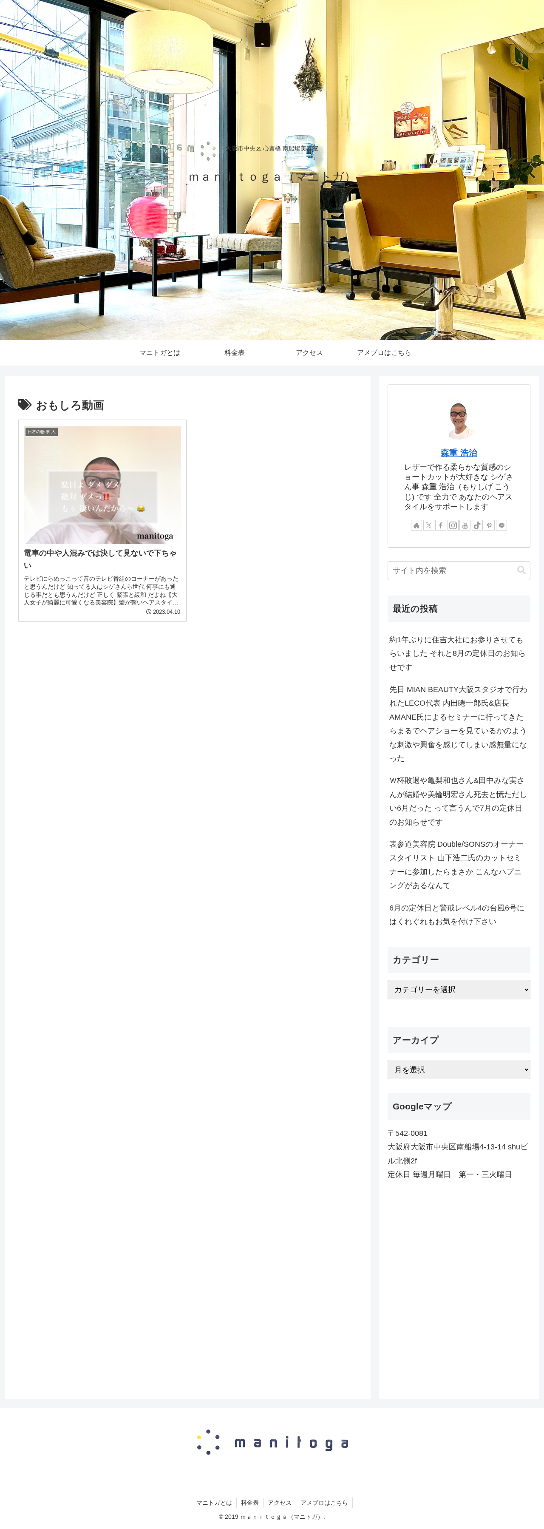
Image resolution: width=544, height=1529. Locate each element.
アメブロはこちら (324, 1502)
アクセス (280, 1502)
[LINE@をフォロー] (501, 525)
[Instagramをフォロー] (453, 525)
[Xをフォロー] (428, 525)
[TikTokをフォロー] (477, 525)
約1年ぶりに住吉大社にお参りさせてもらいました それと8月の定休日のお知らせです (457, 653)
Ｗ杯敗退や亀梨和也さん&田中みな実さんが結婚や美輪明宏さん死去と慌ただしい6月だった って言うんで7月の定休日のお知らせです (458, 801)
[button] (521, 570)
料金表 (250, 1502)
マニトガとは (214, 1502)
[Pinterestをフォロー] (489, 525)
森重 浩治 (459, 452)
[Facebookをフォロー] (440, 525)
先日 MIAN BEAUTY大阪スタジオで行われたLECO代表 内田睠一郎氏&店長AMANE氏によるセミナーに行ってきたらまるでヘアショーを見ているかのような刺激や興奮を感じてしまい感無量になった (458, 724)
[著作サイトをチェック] (416, 525)
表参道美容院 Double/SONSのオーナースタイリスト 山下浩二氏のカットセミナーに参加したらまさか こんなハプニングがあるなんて (456, 865)
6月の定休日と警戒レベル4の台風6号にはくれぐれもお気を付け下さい (456, 915)
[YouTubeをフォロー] (464, 525)
